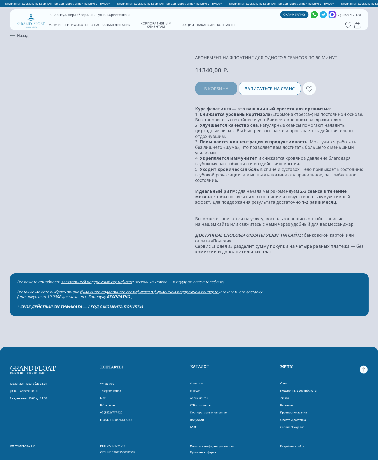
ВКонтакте (107, 405)
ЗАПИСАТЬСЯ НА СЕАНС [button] (270, 89)
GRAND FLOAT (32, 368)
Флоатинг (196, 383)
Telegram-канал (110, 391)
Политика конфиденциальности (212, 446)
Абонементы (199, 398)
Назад (22, 35)
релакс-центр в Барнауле (27, 373)
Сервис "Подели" (292, 427)
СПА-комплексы (200, 405)
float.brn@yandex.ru (116, 420)
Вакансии (286, 405)
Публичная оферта (203, 452)
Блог (193, 427)
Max (103, 398)
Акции (284, 398)
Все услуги (197, 420)
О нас (284, 383)
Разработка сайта (292, 446)
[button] (54, 25)
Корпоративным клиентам (208, 412)
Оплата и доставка (293, 420)
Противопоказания (293, 412)
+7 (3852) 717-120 (111, 412)
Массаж (195, 390)
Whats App (107, 383)
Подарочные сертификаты (298, 390)
